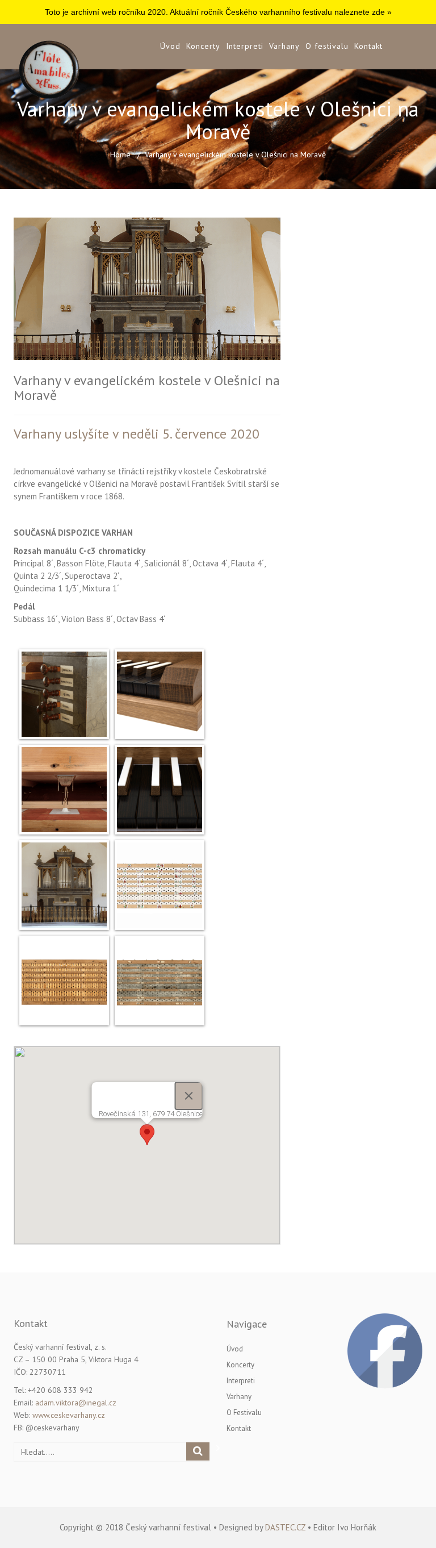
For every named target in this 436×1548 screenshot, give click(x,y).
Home (120, 154)
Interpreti (244, 46)
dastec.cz (285, 1527)
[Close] (189, 1095)
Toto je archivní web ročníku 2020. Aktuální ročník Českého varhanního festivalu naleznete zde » (218, 11)
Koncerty (203, 46)
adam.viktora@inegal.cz (75, 1402)
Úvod (170, 46)
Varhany (284, 46)
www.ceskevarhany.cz (68, 1415)
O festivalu (327, 46)
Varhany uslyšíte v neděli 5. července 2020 (136, 434)
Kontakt (368, 46)
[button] (147, 1135)
